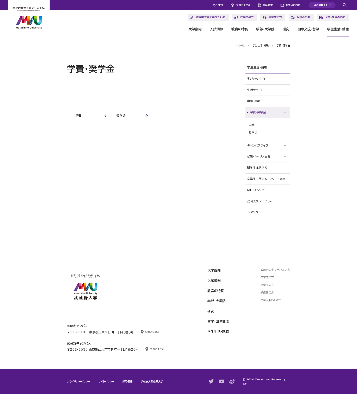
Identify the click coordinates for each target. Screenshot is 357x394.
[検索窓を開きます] (344, 5)
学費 (252, 125)
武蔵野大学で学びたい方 (210, 17)
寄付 (220, 5)
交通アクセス (243, 5)
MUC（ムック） (256, 190)
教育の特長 (239, 29)
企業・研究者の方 (335, 17)
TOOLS (252, 212)
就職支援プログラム (260, 201)
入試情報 (216, 29)
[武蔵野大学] (29, 18)
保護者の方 (303, 17)
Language (320, 5)
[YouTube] (221, 381)
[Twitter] (211, 381)
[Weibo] (232, 381)
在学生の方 (247, 17)
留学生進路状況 (257, 167)
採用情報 (127, 381)
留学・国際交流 (218, 321)
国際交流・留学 (308, 29)
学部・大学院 (265, 29)
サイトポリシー (106, 381)
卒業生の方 (275, 17)
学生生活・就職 (338, 29)
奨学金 (253, 132)
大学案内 (195, 29)
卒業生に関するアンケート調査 (266, 178)
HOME (241, 45)
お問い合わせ (293, 5)
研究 (286, 29)
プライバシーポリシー (78, 381)
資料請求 (268, 5)
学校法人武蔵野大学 (152, 381)
